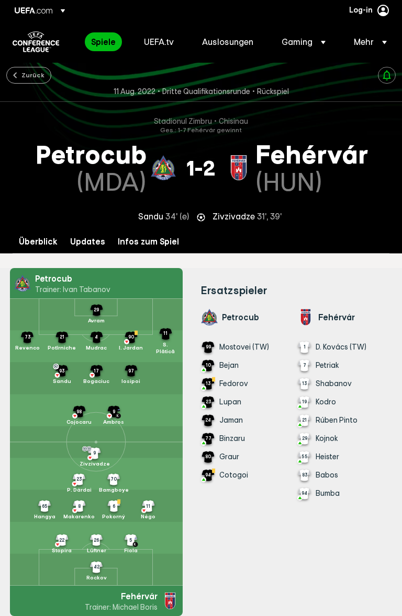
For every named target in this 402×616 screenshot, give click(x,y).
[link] (103, 42)
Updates (87, 241)
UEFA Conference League (36, 41)
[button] (303, 42)
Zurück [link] (32, 74)
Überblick (38, 241)
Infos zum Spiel (148, 241)
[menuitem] (104, 42)
